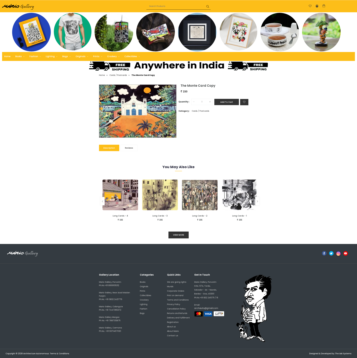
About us (171, 326)
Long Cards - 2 (199, 215)
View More (178, 235)
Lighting (50, 56)
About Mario (173, 331)
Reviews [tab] (129, 148)
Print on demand (175, 295)
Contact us (172, 335)
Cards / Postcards (118, 75)
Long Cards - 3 (160, 215)
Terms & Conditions (59, 353)
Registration (173, 322)
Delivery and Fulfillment (178, 317)
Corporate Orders (175, 291)
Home (7, 56)
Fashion (34, 56)
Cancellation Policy (176, 308)
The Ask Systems (343, 353)
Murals (170, 286)
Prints (96, 56)
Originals (81, 56)
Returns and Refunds (177, 313)
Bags (65, 56)
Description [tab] (109, 148)
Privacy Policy (173, 304)
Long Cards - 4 (120, 215)
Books (18, 56)
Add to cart (226, 102)
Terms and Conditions (178, 299)
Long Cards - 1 (239, 215)
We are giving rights (176, 282)
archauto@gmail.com (206, 308)
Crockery (112, 56)
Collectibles (131, 56)
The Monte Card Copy (143, 75)
